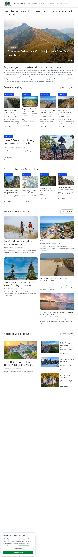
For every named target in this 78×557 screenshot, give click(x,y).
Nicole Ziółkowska (8, 247)
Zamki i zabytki (34, 3)
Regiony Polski (42, 3)
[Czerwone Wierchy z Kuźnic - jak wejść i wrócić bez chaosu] (39, 40)
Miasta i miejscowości (51, 3)
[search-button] (69, 3)
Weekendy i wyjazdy (62, 3)
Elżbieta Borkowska (12, 59)
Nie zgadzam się (18, 548)
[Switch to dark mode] (72, 3)
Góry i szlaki (27, 3)
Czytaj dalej (8, 158)
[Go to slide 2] (69, 60)
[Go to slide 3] (71, 60)
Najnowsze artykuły (18, 3)
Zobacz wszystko (67, 88)
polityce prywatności (24, 545)
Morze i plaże (8, 94)
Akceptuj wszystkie (18, 552)
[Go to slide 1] (68, 60)
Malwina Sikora (44, 317)
